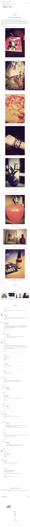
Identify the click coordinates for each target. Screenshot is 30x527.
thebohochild (5, 315)
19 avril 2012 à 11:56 (8, 388)
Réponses (5, 331)
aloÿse (5, 378)
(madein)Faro (16, 284)
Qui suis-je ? (15, 520)
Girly (27, 496)
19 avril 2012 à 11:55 (8, 335)
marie (4, 343)
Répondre (5, 311)
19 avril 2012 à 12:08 (8, 443)
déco (15, 15)
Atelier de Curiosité (6, 323)
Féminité (10, 1)
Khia (4, 355)
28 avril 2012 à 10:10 (6, 461)
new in (16, 15)
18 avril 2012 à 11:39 (6, 364)
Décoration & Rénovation (6, 4)
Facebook (15, 513)
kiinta (4, 308)
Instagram (15, 514)
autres (13, 15)
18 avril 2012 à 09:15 (6, 324)
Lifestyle (12, 4)
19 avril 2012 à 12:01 (8, 406)
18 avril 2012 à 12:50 (6, 396)
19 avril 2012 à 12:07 (8, 423)
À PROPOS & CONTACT (5, 1)
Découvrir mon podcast (15, 521)
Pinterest (15, 515)
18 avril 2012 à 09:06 (6, 316)
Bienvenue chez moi (4, 496)
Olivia (5, 451)
